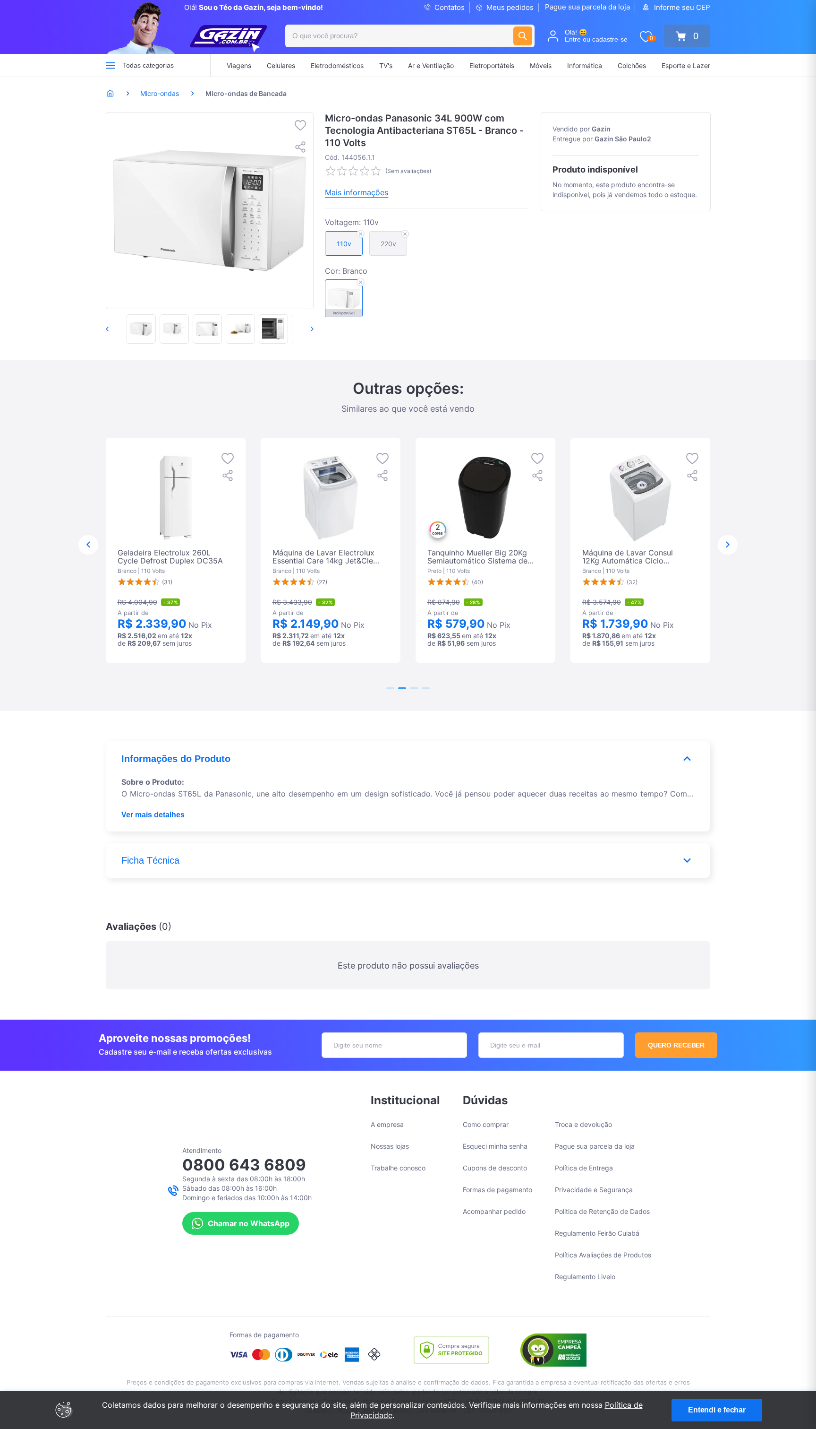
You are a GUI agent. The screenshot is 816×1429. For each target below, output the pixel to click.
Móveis (541, 65)
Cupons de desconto (495, 1168)
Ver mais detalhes (153, 815)
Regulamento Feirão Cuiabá (597, 1233)
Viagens (239, 65)
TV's (385, 65)
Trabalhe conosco (398, 1168)
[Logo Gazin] (228, 38)
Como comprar (486, 1124)
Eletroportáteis (491, 65)
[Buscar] (522, 35)
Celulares (281, 65)
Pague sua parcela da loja (587, 6)
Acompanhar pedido (494, 1211)
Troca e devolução (583, 1124)
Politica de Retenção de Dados (602, 1211)
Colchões (632, 65)
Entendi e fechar (717, 1410)
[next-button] (302, 329)
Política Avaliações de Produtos (603, 1255)
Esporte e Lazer (686, 65)
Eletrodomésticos (337, 65)
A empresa (387, 1124)
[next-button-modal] (728, 545)
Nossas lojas (390, 1146)
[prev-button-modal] (88, 545)
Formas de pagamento (497, 1190)
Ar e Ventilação (431, 65)
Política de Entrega (584, 1168)
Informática (584, 65)
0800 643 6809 (244, 1164)
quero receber (676, 1045)
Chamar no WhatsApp (248, 1223)
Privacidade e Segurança (594, 1190)
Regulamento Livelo (585, 1277)
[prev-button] (117, 329)
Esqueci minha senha (495, 1146)
